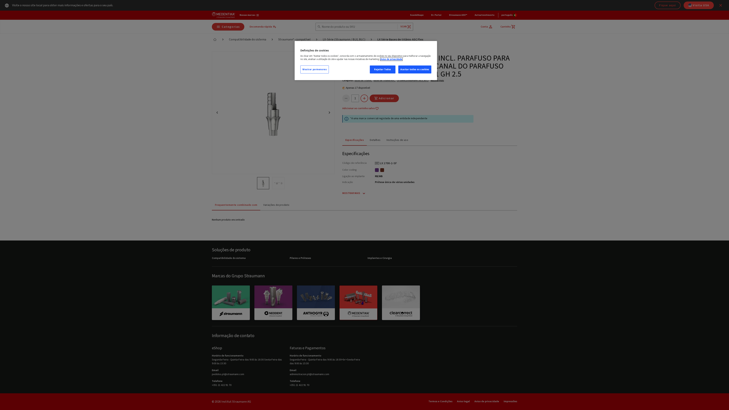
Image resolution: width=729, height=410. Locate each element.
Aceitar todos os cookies (414, 69)
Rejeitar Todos (382, 69)
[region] (366, 60)
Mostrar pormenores (314, 69)
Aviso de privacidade (391, 59)
